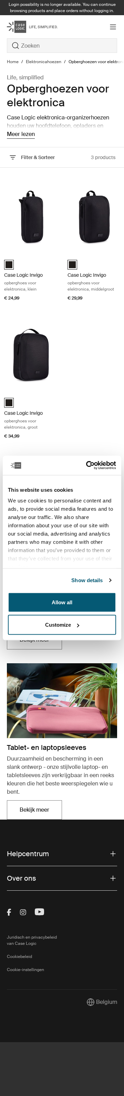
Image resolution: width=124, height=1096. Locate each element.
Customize (58, 625)
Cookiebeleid (19, 956)
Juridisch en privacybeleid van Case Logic (32, 940)
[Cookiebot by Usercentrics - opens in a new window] (87, 465)
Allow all (62, 602)
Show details (87, 580)
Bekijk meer (41, 812)
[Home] (25, 27)
